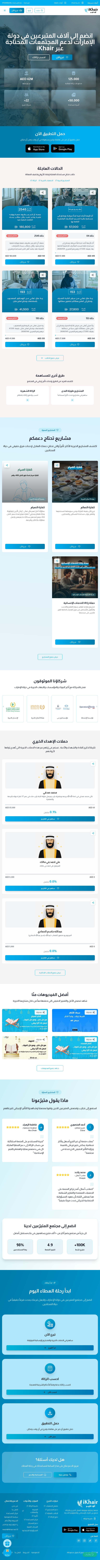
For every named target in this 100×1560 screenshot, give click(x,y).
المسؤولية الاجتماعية (30, 1530)
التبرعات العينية (32, 1527)
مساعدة (26, 3)
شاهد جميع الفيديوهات (50, 1068)
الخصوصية (35, 1552)
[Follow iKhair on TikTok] (90, 1540)
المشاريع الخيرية (63, 180)
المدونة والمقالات (34, 1511)
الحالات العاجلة (52, 1513)
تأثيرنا (36, 1516)
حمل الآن (52, 1437)
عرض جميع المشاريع (50, 657)
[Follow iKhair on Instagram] (84, 1540)
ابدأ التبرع (52, 1348)
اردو (29, 10)
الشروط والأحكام (11, 1521)
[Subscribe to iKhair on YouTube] (79, 1540)
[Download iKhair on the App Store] (37, 148)
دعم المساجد (33, 1523)
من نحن (15, 1506)
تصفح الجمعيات (52, 1506)
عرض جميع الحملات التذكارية (50, 973)
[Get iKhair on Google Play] (62, 148)
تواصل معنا (63, 1475)
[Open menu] (4, 10)
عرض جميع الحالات (52, 358)
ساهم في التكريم (48, 819)
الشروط (26, 1552)
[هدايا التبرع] (7, 1543)
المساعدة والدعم (36, 1475)
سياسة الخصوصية (11, 1517)
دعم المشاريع (52, 1510)
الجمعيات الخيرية (47, 180)
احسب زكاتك (38, 57)
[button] (90, 1554)
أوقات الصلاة (58, 3)
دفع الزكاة (54, 1517)
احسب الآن (52, 1392)
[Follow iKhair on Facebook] (96, 1540)
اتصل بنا (15, 1510)
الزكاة (34, 180)
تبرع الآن (14, 10)
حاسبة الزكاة (75, 3)
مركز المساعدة (32, 1519)
